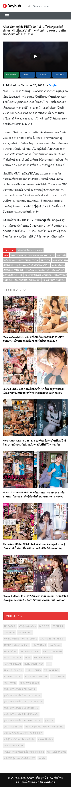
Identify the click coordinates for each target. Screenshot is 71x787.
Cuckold (9, 632)
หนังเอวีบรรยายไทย (13, 745)
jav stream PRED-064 (27, 260)
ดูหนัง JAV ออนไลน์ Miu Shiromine (22, 695)
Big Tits (44, 626)
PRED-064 (45, 260)
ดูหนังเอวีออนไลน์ (13, 726)
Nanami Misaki (12, 664)
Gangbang (25, 632)
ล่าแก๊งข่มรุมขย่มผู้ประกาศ (37, 270)
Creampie (58, 626)
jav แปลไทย (10, 651)
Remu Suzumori (13, 670)
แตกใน (42, 758)
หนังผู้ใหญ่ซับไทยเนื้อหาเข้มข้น (38, 275)
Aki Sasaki (10, 626)
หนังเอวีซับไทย (45, 739)
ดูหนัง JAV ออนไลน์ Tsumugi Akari (23, 720)
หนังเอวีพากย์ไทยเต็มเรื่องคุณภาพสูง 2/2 (24, 752)
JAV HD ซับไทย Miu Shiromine (20, 638)
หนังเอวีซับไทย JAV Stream (30, 250)
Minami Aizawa (12, 657)
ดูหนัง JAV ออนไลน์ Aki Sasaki (20, 689)
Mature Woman (52, 651)
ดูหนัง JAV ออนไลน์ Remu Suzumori (23, 701)
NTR (49, 664)
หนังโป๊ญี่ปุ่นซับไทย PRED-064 (27, 280)
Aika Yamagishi (18, 255)
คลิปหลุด (49, 782)
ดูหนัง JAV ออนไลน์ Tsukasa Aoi (21, 714)
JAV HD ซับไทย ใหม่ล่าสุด (16, 645)
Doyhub (54, 85)
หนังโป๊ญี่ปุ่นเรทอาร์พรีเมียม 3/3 (19, 758)
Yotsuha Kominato (36, 676)
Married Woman (30, 651)
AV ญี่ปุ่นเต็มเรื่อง (27, 626)
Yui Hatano (58, 676)
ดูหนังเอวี (49, 720)
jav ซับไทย (55, 645)
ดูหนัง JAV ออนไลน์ (29, 683)
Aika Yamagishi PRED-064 (41, 255)
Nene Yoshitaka (33, 664)
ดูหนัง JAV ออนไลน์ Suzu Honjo (21, 708)
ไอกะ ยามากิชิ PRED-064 (54, 280)
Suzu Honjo (33, 670)
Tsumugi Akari (12, 676)
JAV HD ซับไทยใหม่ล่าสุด (52, 638)
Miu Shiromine (43, 657)
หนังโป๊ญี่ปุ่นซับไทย (56, 752)
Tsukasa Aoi (51, 670)
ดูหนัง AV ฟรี (10, 683)
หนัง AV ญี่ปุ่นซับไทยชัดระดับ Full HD (44, 726)
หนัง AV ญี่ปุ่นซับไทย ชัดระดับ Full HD (23, 733)
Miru (28, 657)
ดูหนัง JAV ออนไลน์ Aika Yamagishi (32, 265)
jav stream (39, 645)
